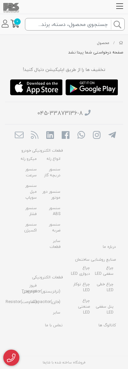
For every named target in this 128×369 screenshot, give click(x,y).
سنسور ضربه (54, 227)
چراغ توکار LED (81, 287)
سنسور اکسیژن (30, 227)
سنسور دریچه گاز (52, 172)
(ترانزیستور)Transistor (40, 291)
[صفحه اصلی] (121, 43)
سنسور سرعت (31, 172)
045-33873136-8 (60, 113)
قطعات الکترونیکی (47, 277)
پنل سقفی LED (105, 309)
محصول (103, 43)
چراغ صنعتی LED (84, 306)
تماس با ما (54, 325)
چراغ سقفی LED (104, 270)
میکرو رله (29, 158)
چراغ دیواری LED (80, 270)
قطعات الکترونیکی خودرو (42, 150)
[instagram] (96, 136)
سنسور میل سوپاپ (31, 191)
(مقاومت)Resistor (21, 301)
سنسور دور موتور (51, 194)
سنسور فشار (31, 211)
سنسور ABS (54, 211)
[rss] (34, 136)
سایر (56, 312)
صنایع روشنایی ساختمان (95, 259)
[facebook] (65, 136)
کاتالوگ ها (107, 325)
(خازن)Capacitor (46, 301)
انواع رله (53, 158)
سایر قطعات (55, 243)
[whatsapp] (81, 136)
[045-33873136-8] (11, 358)
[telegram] (112, 136)
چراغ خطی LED (105, 287)
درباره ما (109, 246)
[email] (18, 136)
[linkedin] (50, 136)
